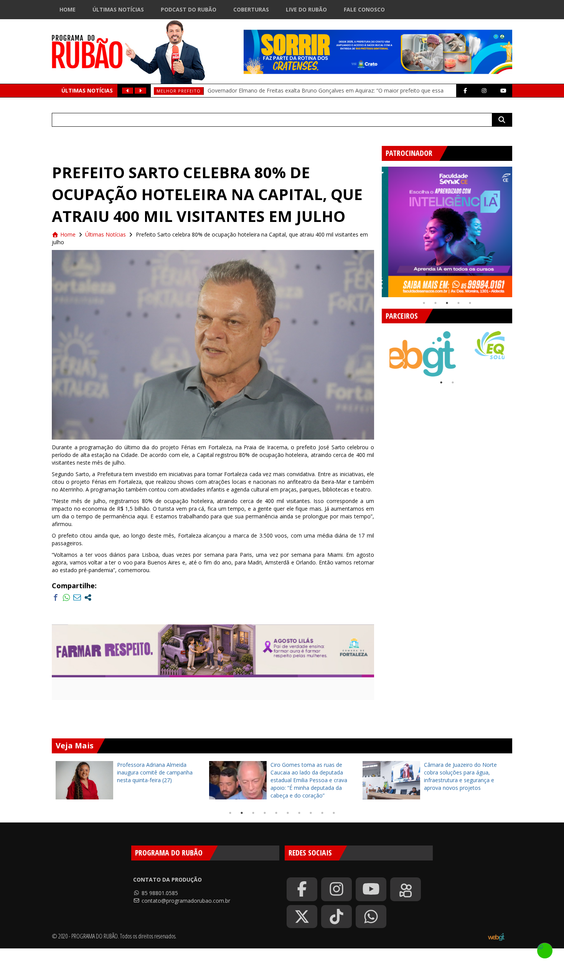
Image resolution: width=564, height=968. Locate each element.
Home (67, 9)
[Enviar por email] (77, 597)
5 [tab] (470, 303)
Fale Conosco (364, 9)
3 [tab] (447, 303)
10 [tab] (334, 813)
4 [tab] (458, 303)
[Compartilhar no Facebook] (55, 597)
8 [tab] (311, 813)
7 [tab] (299, 813)
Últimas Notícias (118, 9)
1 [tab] (424, 303)
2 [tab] (435, 303)
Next (518, 229)
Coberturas (251, 9)
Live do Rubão (306, 9)
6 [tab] (288, 813)
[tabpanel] (447, 232)
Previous (376, 229)
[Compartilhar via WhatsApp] (66, 597)
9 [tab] (322, 813)
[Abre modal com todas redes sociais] (88, 597)
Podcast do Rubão (188, 9)
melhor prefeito (179, 91)
